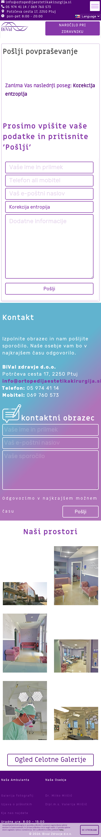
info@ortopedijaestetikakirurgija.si (39, 2)
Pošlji (49, 289)
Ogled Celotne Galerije (50, 759)
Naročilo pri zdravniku (72, 28)
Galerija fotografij (17, 795)
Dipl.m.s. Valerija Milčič (66, 804)
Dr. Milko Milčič (59, 795)
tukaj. (61, 830)
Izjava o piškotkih (16, 804)
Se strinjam (89, 830)
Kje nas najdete (14, 813)
